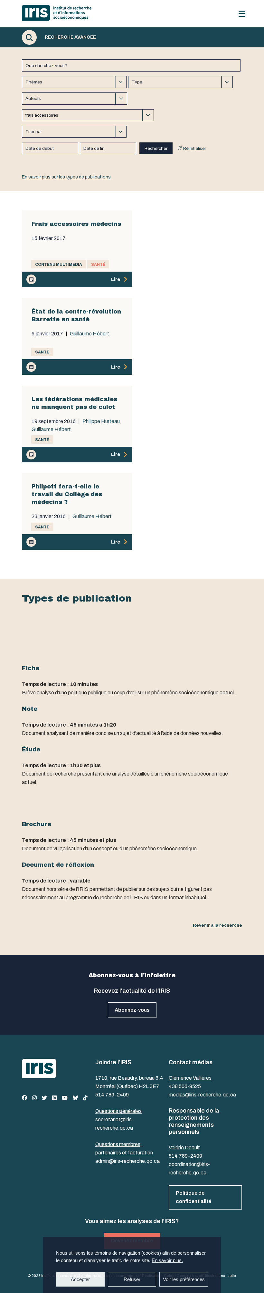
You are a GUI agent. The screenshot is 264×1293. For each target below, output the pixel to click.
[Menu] (242, 14)
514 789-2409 (112, 1094)
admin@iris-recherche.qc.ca (127, 1161)
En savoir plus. (167, 1260)
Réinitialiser (194, 148)
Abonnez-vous (132, 1010)
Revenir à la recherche (217, 925)
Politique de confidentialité (193, 1197)
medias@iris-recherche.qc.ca (202, 1094)
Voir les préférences (184, 1279)
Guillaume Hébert (89, 333)
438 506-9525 (185, 1086)
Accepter (80, 1279)
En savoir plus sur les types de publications (66, 177)
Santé (98, 264)
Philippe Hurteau (101, 421)
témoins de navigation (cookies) (127, 1253)
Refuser (132, 1279)
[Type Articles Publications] (180, 82)
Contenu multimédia (58, 264)
